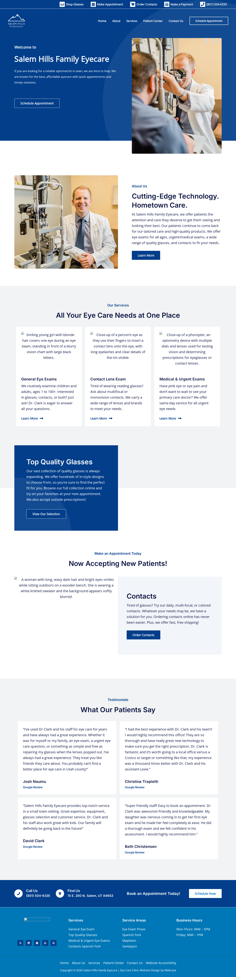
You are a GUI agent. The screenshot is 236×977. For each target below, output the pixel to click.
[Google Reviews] (53, 943)
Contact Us (135, 963)
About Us (78, 963)
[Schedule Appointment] (37, 943)
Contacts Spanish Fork (84, 946)
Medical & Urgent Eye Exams (89, 940)
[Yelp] (20, 943)
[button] (209, 21)
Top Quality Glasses (82, 935)
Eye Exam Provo (133, 929)
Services (94, 963)
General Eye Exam (81, 929)
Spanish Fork (131, 935)
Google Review (33, 787)
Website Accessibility (161, 963)
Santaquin (129, 946)
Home (64, 963)
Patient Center (113, 963)
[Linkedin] (29, 943)
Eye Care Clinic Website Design (140, 970)
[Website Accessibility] (45, 943)
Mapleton (129, 940)
